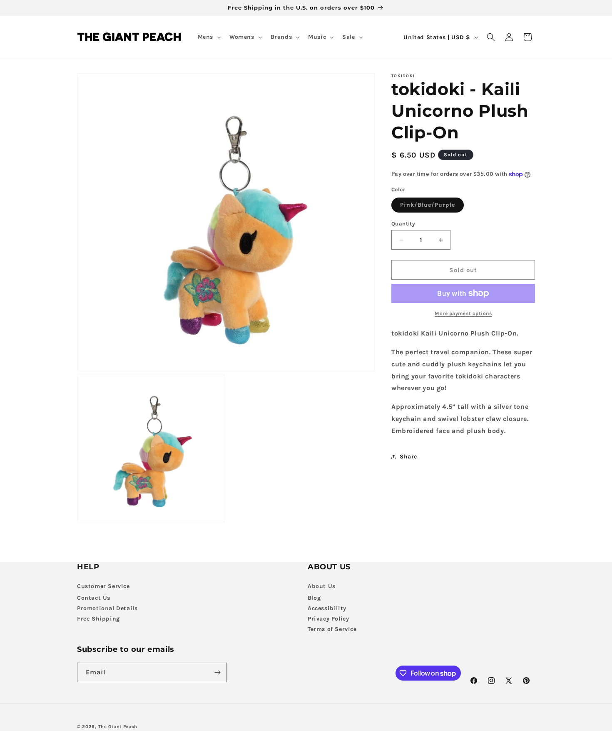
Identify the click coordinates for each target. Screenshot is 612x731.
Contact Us (93, 597)
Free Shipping (98, 618)
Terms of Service (332, 629)
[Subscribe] (217, 672)
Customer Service (103, 586)
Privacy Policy (328, 618)
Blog (314, 597)
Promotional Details (107, 608)
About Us (322, 586)
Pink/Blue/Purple (432, 207)
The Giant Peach (118, 726)
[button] (208, 37)
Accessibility (327, 608)
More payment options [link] (463, 313)
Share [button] (408, 456)
